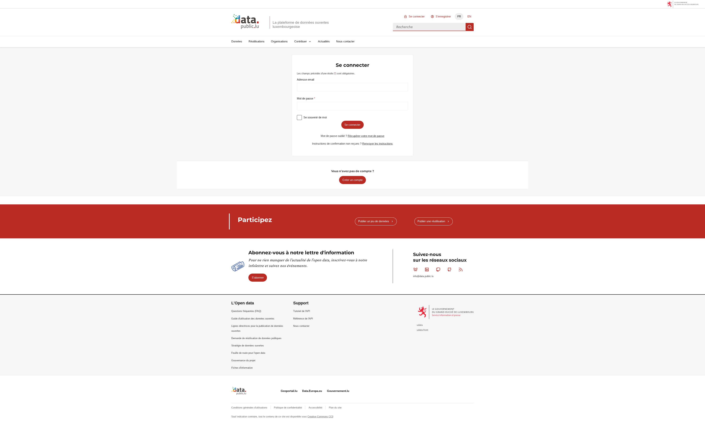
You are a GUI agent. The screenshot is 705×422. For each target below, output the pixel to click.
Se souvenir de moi (315, 117)
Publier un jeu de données (373, 221)
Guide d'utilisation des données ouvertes (252, 318)
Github (449, 269)
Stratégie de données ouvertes (247, 345)
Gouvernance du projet (243, 360)
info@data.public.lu (423, 276)
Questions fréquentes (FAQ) (246, 311)
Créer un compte (352, 179)
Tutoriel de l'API (301, 311)
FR (459, 16)
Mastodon (438, 269)
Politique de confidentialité (288, 407)
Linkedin (427, 269)
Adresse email (305, 79)
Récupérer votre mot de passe (366, 135)
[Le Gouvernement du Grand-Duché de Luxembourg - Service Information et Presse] (446, 311)
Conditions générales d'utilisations (249, 407)
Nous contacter (345, 41)
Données (236, 41)
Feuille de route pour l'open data (248, 353)
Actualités (324, 41)
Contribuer (300, 41)
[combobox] (429, 27)
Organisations (279, 41)
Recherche (470, 27)
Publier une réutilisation (431, 221)
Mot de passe (305, 98)
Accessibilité (316, 407)
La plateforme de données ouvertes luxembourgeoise (301, 25)
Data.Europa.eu (312, 390)
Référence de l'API (303, 318)
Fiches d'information (242, 367)
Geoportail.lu (289, 390)
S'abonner (258, 277)
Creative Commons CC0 (320, 416)
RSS (461, 269)
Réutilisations (257, 41)
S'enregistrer (443, 16)
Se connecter (417, 16)
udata (420, 325)
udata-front (422, 330)
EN (469, 16)
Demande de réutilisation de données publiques (256, 338)
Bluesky (415, 269)
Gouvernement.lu (338, 390)
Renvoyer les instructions (377, 143)
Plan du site (335, 407)
